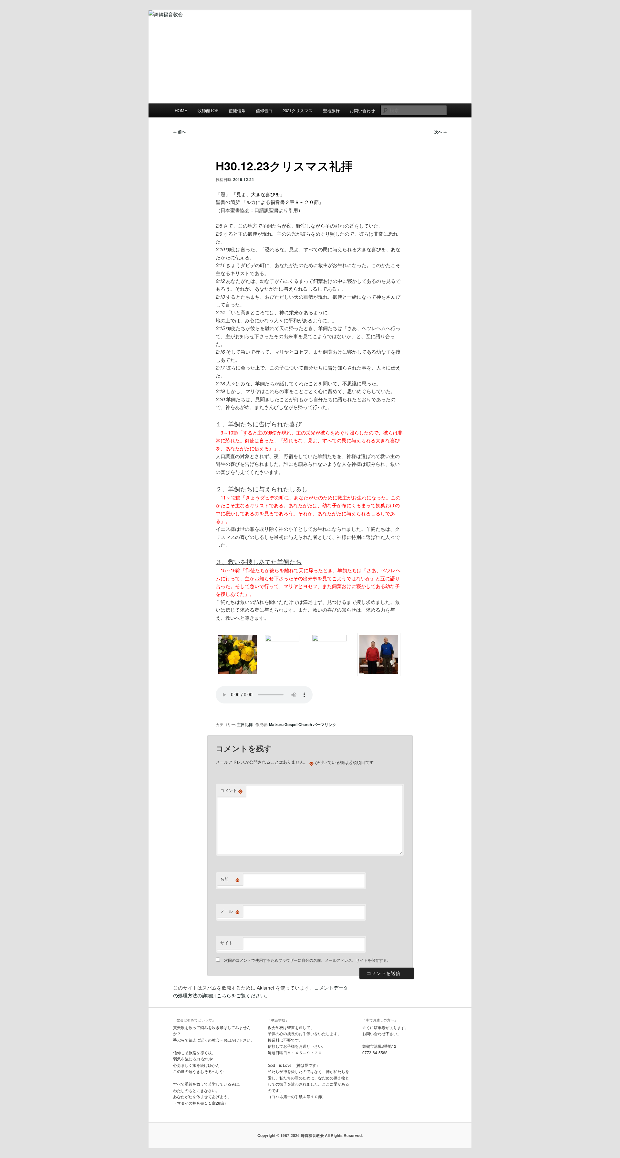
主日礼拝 (245, 724)
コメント (231, 790)
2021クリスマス (298, 110)
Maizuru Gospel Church (290, 724)
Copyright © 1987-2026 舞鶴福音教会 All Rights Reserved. (310, 1135)
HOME (181, 110)
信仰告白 (264, 110)
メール (230, 911)
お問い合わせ (362, 110)
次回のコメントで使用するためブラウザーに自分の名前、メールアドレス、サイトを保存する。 (307, 960)
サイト (226, 942)
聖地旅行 (331, 110)
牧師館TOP (208, 110)
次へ (440, 131)
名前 (230, 879)
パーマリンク (324, 724)
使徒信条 (237, 110)
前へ (179, 131)
